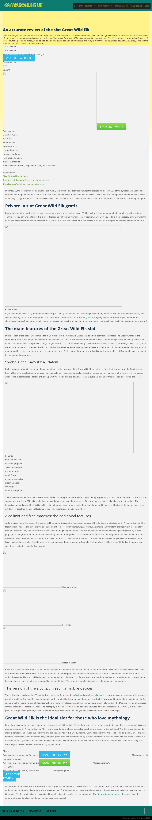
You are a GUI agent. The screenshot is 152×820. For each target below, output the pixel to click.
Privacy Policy (35, 811)
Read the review (54, 755)
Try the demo (15, 176)
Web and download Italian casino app (92, 695)
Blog (147, 6)
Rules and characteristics (26, 180)
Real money (103, 6)
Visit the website (19, 58)
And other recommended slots (23, 184)
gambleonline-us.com (23, 6)
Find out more (111, 127)
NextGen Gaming (22, 699)
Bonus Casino (121, 6)
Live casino (136, 6)
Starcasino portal (35, 317)
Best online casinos (83, 6)
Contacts (51, 811)
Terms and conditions (13, 811)
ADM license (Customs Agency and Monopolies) (96, 317)
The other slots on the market (107, 794)
